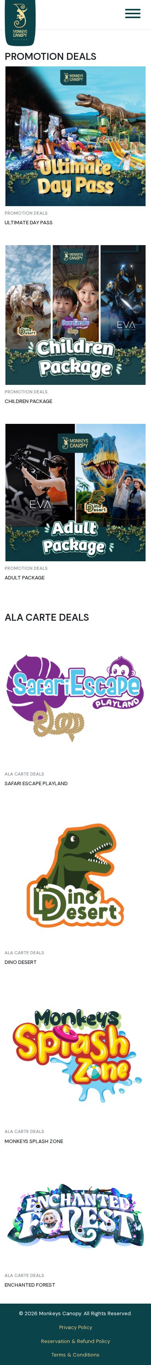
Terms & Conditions (75, 1354)
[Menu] (132, 14)
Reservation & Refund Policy (75, 1341)
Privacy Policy (75, 1327)
